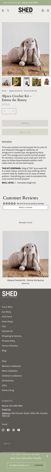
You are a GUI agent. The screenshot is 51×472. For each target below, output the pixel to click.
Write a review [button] (25, 207)
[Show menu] (3, 10)
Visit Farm (7, 316)
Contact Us (7, 331)
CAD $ (6, 443)
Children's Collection (12, 375)
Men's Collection (10, 371)
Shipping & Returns (12, 336)
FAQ (4, 326)
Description (7, 141)
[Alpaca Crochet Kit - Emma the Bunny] (25, 254)
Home (4, 91)
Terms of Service (10, 345)
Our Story (6, 312)
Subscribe (39, 465)
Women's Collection (11, 366)
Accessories (8, 380)
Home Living (8, 390)
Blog (4, 350)
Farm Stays (7, 321)
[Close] (47, 456)
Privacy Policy (8, 340)
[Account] (43, 10)
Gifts (4, 385)
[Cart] (48, 10)
